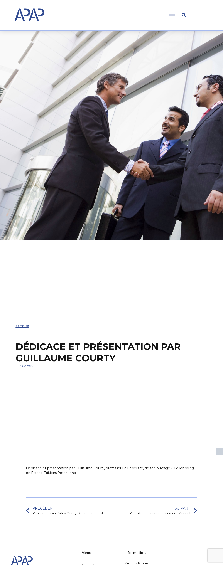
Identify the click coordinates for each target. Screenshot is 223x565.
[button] (183, 14)
